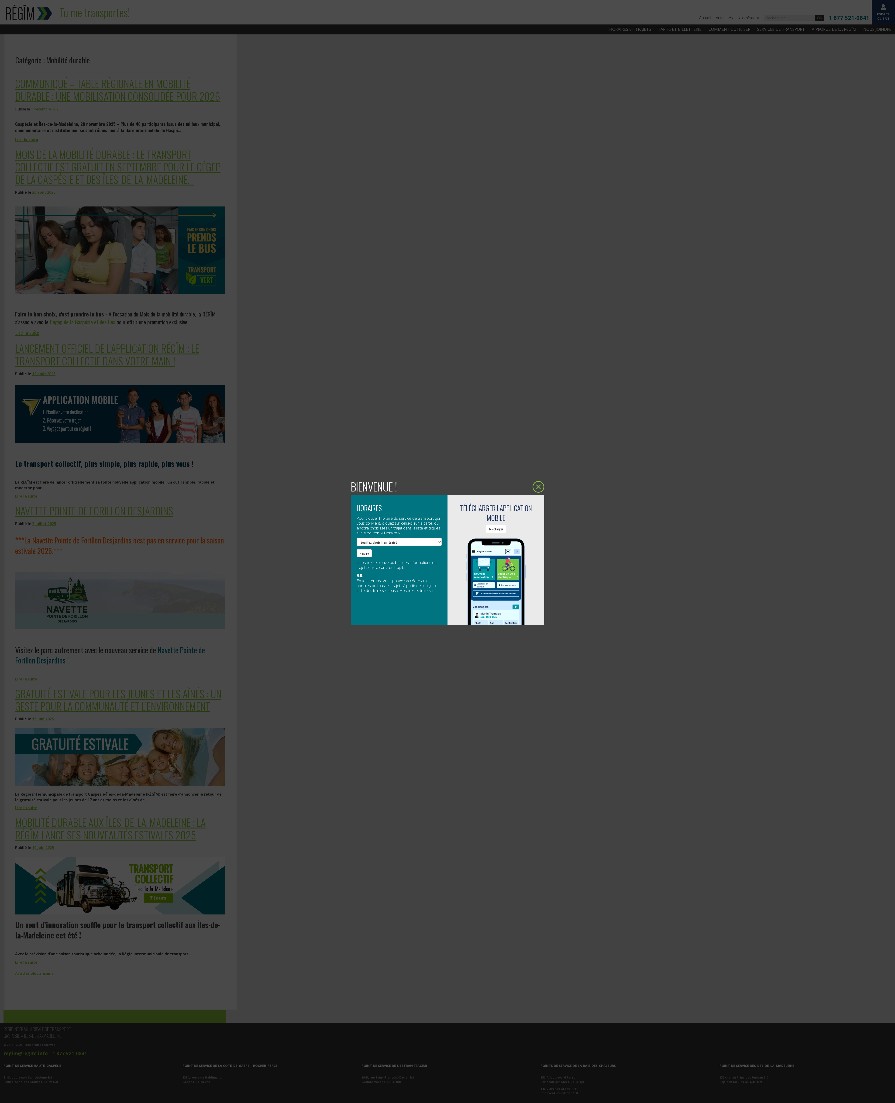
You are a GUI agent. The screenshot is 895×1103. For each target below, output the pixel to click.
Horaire (364, 553)
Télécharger (496, 528)
